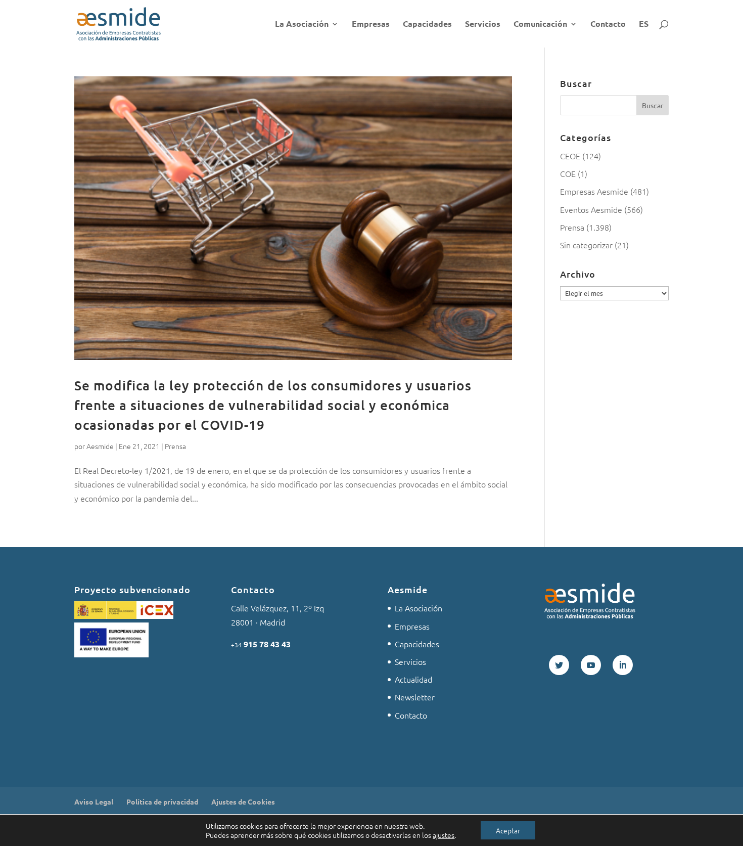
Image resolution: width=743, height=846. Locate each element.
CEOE (570, 155)
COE (568, 173)
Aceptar (508, 830)
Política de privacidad (162, 801)
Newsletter (415, 696)
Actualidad (413, 679)
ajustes (443, 834)
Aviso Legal (93, 801)
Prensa (175, 446)
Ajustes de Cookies (243, 801)
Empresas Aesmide (594, 191)
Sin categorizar (586, 244)
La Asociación (302, 24)
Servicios (482, 24)
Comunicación (540, 24)
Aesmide (100, 446)
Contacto (608, 24)
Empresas (371, 24)
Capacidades (427, 24)
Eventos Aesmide (591, 209)
